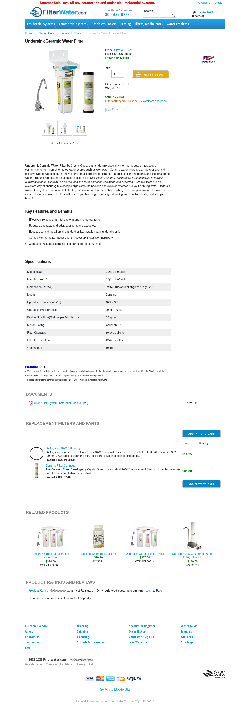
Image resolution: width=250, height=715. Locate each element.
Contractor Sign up (141, 637)
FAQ (27, 648)
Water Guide (189, 626)
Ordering (82, 626)
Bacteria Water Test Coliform (98, 554)
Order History (138, 631)
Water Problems (178, 24)
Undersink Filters (70, 33)
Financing (83, 637)
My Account (203, 2)
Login (148, 590)
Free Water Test (139, 642)
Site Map (187, 642)
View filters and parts (154, 101)
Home (28, 33)
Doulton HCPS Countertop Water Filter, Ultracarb (192, 555)
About (29, 631)
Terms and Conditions (59, 664)
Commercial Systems (73, 24)
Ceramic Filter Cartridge (60, 465)
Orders (218, 2)
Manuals (186, 631)
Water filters (46, 33)
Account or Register (142, 626)
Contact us (32, 637)
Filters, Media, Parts (149, 24)
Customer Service (36, 626)
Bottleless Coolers (104, 24)
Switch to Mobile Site (115, 689)
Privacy (81, 664)
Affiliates (187, 637)
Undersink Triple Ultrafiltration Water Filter (50, 555)
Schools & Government (92, 642)
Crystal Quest (123, 50)
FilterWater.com (54, 659)
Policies (93, 664)
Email (115, 109)
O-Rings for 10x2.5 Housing (63, 448)
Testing (126, 24)
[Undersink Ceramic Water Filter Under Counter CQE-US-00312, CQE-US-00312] (64, 115)
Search (148, 11)
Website (29, 664)
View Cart (206, 12)
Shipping (82, 631)
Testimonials (33, 642)
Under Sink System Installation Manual (58, 403)
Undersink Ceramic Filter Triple (145, 554)
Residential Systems (41, 24)
